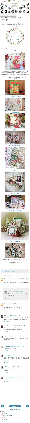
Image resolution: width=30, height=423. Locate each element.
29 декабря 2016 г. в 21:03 (13, 366)
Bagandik (5, 413)
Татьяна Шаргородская (15, 210)
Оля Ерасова (15, 112)
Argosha (15, 129)
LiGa (15, 50)
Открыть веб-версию (15, 409)
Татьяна (6, 315)
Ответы (7, 289)
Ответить (6, 286)
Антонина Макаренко (15, 145)
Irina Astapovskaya (7, 415)
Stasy (4, 417)
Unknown (5, 419)
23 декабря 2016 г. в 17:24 (15, 336)
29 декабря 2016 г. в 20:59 (17, 291)
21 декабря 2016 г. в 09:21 (23, 278)
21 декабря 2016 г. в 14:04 (15, 315)
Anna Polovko (15, 193)
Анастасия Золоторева (15, 96)
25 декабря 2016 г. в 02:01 (19, 346)
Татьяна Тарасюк (15, 241)
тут (26, 71)
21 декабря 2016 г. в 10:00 (16, 303)
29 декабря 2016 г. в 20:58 (13, 355)
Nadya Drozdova (15, 170)
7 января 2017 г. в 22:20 (22, 377)
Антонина (6, 303)
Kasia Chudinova (15, 78)
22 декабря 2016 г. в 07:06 (20, 325)
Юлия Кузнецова (8, 325)
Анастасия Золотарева (10, 278)
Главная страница (15, 406)
